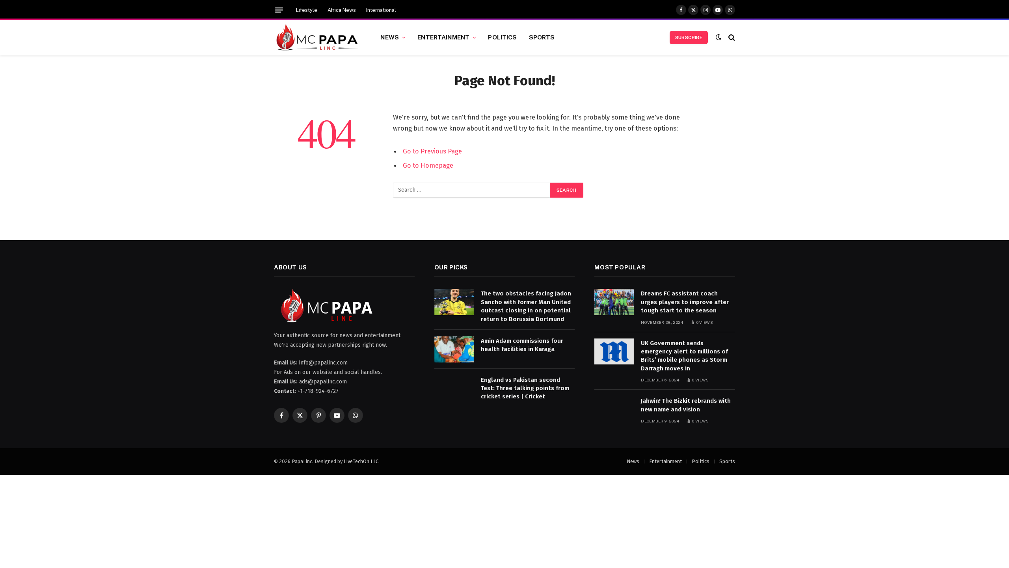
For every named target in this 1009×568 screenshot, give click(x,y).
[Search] (731, 37)
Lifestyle (306, 10)
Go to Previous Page (432, 151)
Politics (502, 37)
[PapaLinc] (317, 37)
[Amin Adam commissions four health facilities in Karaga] (454, 349)
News (389, 37)
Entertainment (443, 37)
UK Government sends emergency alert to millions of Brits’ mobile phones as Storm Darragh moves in (684, 356)
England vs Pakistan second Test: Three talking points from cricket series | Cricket (525, 388)
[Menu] (279, 10)
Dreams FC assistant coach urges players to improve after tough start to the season (685, 302)
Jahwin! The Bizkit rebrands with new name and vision (686, 405)
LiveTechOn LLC (361, 461)
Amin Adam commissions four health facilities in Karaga (522, 345)
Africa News (342, 10)
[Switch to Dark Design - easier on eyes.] (718, 37)
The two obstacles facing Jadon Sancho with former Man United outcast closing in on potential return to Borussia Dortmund (526, 306)
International (381, 10)
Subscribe (688, 37)
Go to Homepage (428, 165)
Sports (542, 37)
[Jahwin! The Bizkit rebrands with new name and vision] (614, 409)
